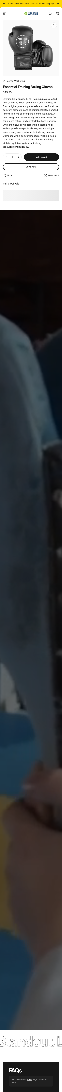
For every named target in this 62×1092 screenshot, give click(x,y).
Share (9, 175)
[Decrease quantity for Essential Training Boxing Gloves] (6, 157)
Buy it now (31, 166)
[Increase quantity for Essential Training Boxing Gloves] (18, 157)
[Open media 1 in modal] (54, 25)
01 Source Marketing (14, 81)
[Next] (58, 3)
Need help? (53, 175)
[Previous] (4, 3)
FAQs (29, 1079)
